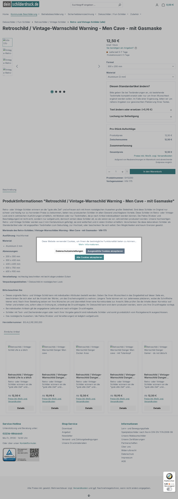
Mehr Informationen (89, 244)
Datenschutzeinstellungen (69, 251)
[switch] (169, 489)
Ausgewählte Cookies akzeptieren (105, 251)
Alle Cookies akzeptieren (89, 257)
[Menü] (173, 473)
